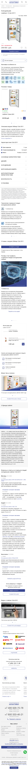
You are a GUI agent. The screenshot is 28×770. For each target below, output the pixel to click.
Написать (14, 668)
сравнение (19, 498)
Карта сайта (14, 754)
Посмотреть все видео (14, 625)
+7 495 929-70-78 (14, 708)
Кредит (3, 729)
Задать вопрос (14, 590)
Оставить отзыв (14, 247)
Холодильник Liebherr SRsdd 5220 (9, 558)
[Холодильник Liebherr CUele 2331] (14, 98)
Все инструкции (9, 60)
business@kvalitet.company (14, 744)
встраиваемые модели (18, 536)
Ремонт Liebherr (5, 733)
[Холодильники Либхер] (14, 2)
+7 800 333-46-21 (14, 714)
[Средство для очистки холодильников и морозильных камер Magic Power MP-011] (6, 339)
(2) (25, 110)
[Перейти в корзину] (26, 2)
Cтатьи (3, 735)
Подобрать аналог (14, 51)
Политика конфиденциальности (14, 750)
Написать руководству (14, 747)
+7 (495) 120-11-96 (14, 663)
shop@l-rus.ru (14, 740)
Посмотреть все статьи (14, 398)
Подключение (4, 728)
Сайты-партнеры (20, 735)
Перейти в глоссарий (14, 311)
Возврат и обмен (20, 731)
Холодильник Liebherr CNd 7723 (9, 506)
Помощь (18, 729)
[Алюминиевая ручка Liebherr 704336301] (6, 331)
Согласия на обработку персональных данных (18, 765)
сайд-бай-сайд (6, 536)
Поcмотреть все (14, 594)
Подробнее (14, 652)
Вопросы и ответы (21, 728)
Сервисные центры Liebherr (8, 731)
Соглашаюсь (14, 767)
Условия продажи (14, 752)
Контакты (18, 733)
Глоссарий (19, 726)
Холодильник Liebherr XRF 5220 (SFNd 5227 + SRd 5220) (13, 480)
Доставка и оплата (6, 726)
